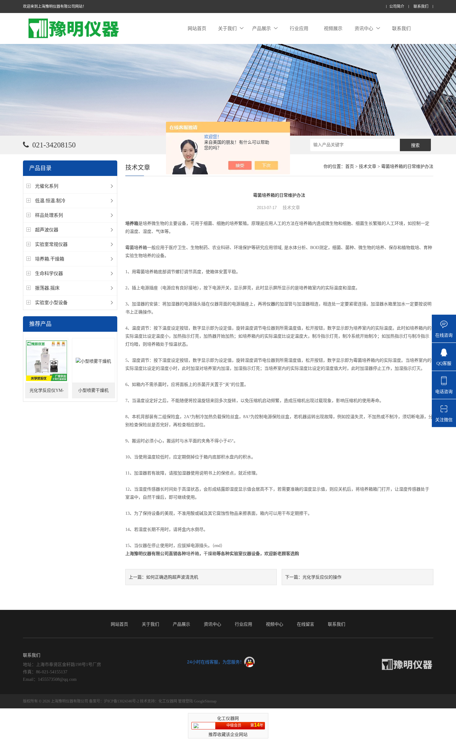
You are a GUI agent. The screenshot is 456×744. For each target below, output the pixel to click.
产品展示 (261, 28)
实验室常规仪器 (51, 244)
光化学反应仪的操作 (322, 577)
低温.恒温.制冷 (50, 200)
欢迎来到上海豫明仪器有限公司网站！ (54, 6)
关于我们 (227, 28)
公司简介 (396, 7)
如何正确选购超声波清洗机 (172, 577)
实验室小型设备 (51, 302)
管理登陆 (185, 701)
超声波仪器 (46, 229)
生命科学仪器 (49, 273)
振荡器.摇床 (47, 288)
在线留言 (305, 624)
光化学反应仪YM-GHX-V (46, 393)
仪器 (270, 304)
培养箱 (192, 553)
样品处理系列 (49, 215)
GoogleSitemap (205, 701)
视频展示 (333, 28)
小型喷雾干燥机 (93, 390)
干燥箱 (210, 553)
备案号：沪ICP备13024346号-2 (114, 701)
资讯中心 (364, 28)
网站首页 (197, 28)
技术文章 (367, 166)
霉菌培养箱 (136, 247)
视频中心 (274, 624)
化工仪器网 (168, 701)
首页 (349, 166)
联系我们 (421, 7)
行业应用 (299, 28)
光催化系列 (46, 186)
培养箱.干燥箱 (49, 258)
